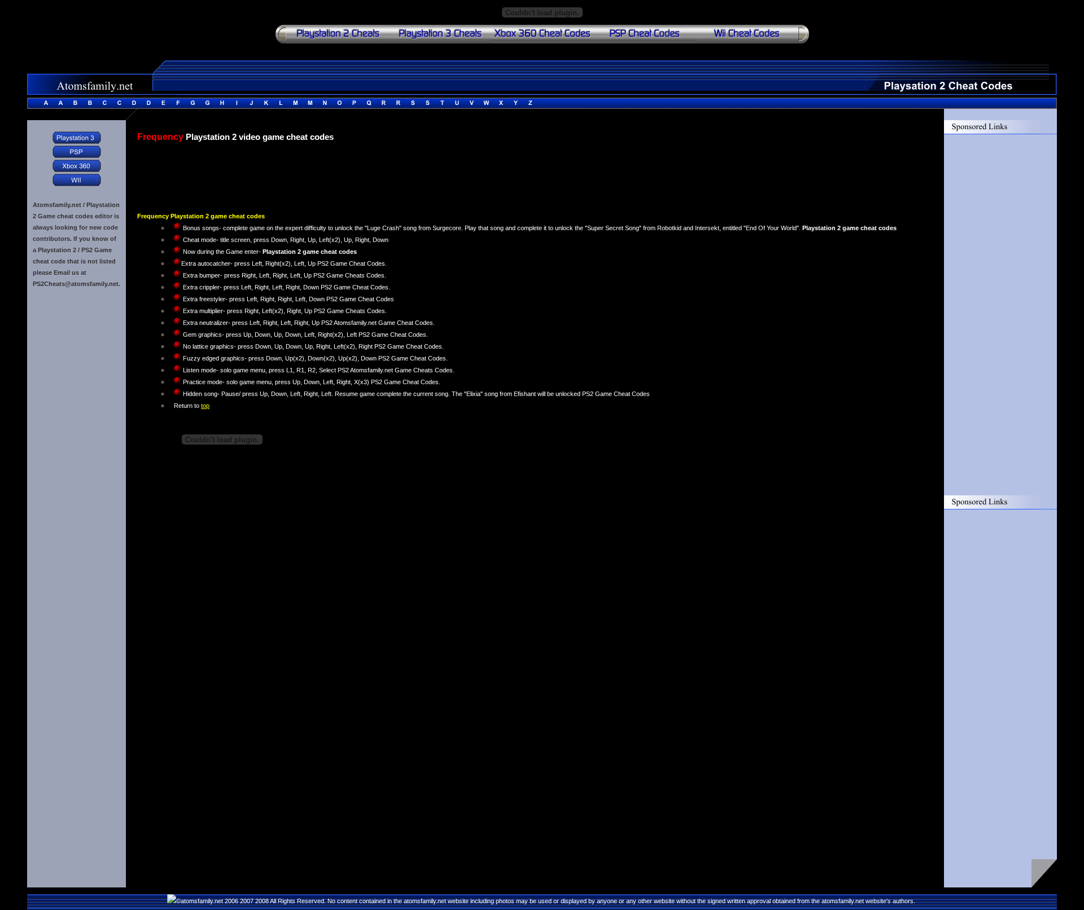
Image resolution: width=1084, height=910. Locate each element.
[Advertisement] (269, 171)
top (205, 405)
